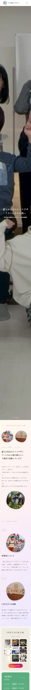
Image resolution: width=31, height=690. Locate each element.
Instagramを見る (15, 666)
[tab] (14, 417)
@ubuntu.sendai (15, 636)
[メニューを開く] (26, 3)
